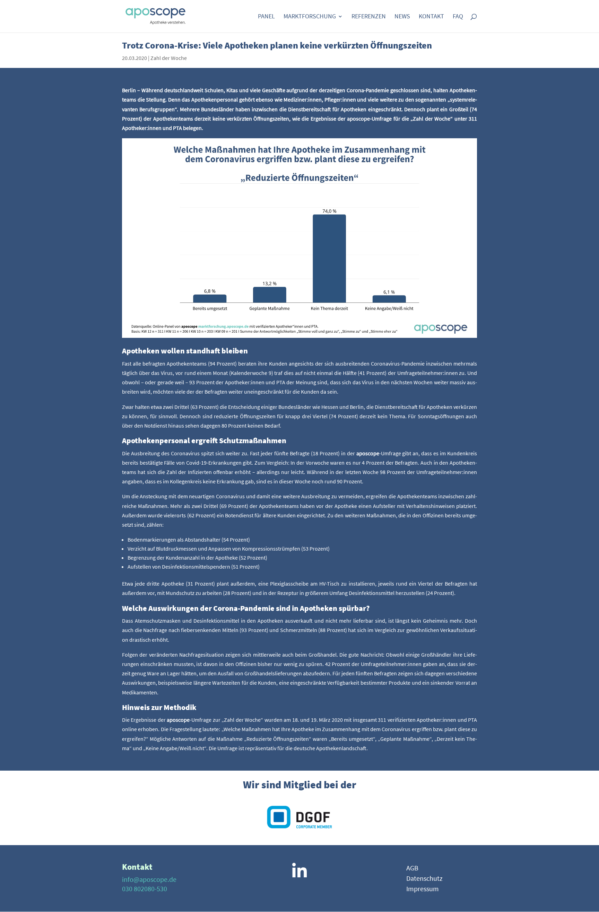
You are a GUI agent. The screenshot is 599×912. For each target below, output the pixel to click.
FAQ (458, 17)
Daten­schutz (424, 879)
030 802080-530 (144, 888)
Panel (266, 17)
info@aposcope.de (149, 879)
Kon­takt (431, 17)
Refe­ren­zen (368, 17)
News (402, 17)
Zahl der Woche (168, 57)
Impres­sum (422, 889)
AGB (412, 869)
